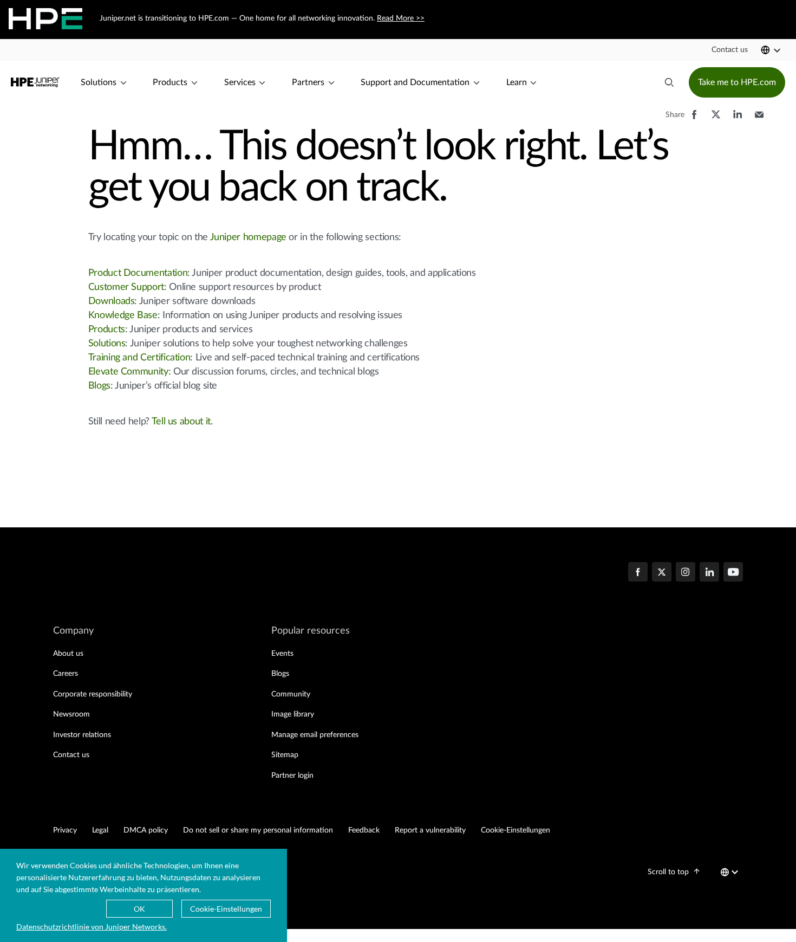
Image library (292, 714)
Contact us (71, 755)
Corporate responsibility (92, 694)
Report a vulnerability (430, 830)
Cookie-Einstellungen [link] (515, 830)
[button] (729, 50)
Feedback (364, 830)
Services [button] (240, 82)
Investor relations (82, 735)
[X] (661, 573)
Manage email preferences (314, 735)
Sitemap (284, 755)
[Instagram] (685, 573)
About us (68, 653)
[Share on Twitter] (716, 119)
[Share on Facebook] (694, 119)
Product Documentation (137, 273)
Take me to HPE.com (737, 82)
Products (106, 329)
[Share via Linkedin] (737, 119)
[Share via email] (759, 119)
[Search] (669, 82)
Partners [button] (308, 82)
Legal (100, 830)
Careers (65, 674)
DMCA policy (145, 830)
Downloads (111, 301)
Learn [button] (516, 82)
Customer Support (126, 287)
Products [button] (170, 82)
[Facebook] (638, 573)
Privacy (65, 830)
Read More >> (401, 18)
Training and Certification (139, 358)
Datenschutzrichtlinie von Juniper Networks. (91, 926)
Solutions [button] (98, 82)
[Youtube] (733, 573)
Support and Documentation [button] (415, 82)
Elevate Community (128, 372)
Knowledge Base (123, 315)
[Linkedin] (709, 573)
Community (290, 694)
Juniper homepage (248, 237)
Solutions (107, 344)
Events (282, 653)
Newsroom (71, 714)
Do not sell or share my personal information (258, 830)
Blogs (99, 386)
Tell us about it (181, 422)
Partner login (292, 775)
